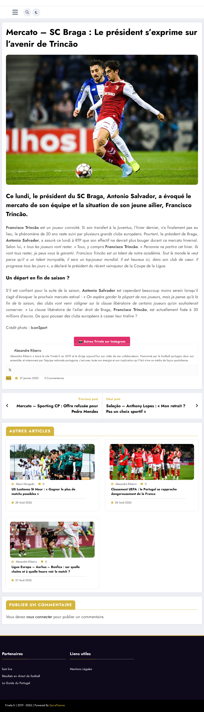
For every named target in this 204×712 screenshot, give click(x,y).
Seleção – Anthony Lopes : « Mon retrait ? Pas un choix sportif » (145, 408)
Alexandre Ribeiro (126, 484)
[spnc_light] (36, 12)
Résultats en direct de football (21, 676)
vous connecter (39, 617)
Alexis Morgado (25, 484)
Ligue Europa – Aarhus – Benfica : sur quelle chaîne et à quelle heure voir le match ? (46, 569)
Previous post (88, 399)
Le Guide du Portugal (16, 683)
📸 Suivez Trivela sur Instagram (102, 341)
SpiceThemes (57, 705)
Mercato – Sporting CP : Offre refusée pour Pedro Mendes (57, 408)
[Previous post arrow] (7, 406)
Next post (113, 399)
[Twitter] (10, 370)
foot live (7, 669)
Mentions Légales (81, 669)
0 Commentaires (54, 378)
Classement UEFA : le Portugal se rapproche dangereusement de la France (144, 491)
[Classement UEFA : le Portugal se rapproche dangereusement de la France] (152, 462)
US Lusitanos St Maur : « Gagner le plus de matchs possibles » (43, 491)
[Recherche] (27, 12)
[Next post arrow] (197, 406)
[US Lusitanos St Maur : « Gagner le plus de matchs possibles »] (52, 462)
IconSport (39, 328)
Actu (8, 378)
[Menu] (15, 12)
